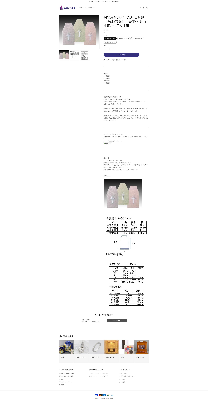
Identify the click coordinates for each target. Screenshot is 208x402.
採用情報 (61, 385)
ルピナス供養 (101, 398)
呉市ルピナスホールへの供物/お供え (99, 373)
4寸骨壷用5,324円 (110, 38)
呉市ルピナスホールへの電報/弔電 (98, 376)
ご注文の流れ (123, 373)
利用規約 (61, 379)
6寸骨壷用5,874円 (138, 38)
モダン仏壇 (110, 357)
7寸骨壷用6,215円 (110, 42)
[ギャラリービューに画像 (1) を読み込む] (64, 55)
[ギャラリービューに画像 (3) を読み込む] (84, 55)
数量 (105, 45)
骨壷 (62, 357)
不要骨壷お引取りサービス (121, 111)
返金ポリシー (123, 379)
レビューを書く (117, 320)
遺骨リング (95, 357)
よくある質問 (123, 382)
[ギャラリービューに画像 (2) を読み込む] (74, 55)
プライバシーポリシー (65, 382)
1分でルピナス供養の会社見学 (67, 373)
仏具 (122, 357)
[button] (81, 7)
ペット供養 (140, 357)
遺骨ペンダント (80, 359)
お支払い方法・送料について (127, 376)
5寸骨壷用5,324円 (124, 38)
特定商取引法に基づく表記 (66, 376)
